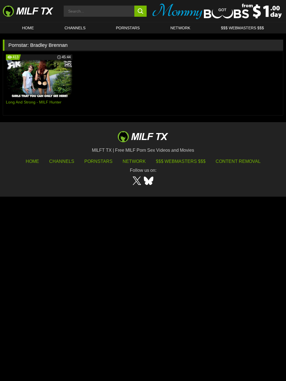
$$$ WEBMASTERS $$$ (242, 28)
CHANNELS (75, 28)
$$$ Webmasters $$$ (181, 161)
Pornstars (128, 28)
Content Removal (238, 161)
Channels (61, 161)
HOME (28, 28)
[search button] (140, 11)
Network (180, 28)
